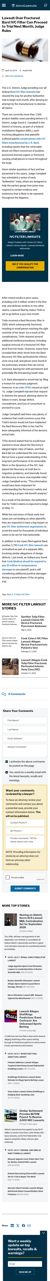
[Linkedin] (12, 1225)
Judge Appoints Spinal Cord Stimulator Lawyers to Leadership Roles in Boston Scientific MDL (25, 969)
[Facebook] (23, 1225)
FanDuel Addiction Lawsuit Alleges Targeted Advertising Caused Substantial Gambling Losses (26, 1065)
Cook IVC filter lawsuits (31, 545)
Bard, (9, 594)
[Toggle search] (45, 5)
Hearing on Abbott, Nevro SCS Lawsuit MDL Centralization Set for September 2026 (31, 921)
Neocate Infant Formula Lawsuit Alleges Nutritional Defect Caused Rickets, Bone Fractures (25, 1191)
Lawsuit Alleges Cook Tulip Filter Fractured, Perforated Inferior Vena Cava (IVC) (34, 665)
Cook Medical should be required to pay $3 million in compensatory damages (24, 565)
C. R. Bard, (16, 594)
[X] (17, 1225)
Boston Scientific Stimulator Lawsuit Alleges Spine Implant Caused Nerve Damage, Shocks (24, 984)
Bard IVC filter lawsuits (23, 91)
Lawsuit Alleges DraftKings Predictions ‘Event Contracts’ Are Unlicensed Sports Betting (30, 1019)
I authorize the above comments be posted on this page (27, 763)
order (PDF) (25, 387)
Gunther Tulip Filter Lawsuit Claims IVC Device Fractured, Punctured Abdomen (33, 621)
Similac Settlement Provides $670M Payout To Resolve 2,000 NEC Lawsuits (31, 1115)
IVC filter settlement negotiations (25, 526)
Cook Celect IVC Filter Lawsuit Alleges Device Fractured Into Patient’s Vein (34, 643)
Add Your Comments (14, 76)
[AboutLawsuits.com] (24, 5)
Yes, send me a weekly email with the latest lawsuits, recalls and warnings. (27, 776)
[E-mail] (29, 1225)
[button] (25, 266)
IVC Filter (25, 594)
